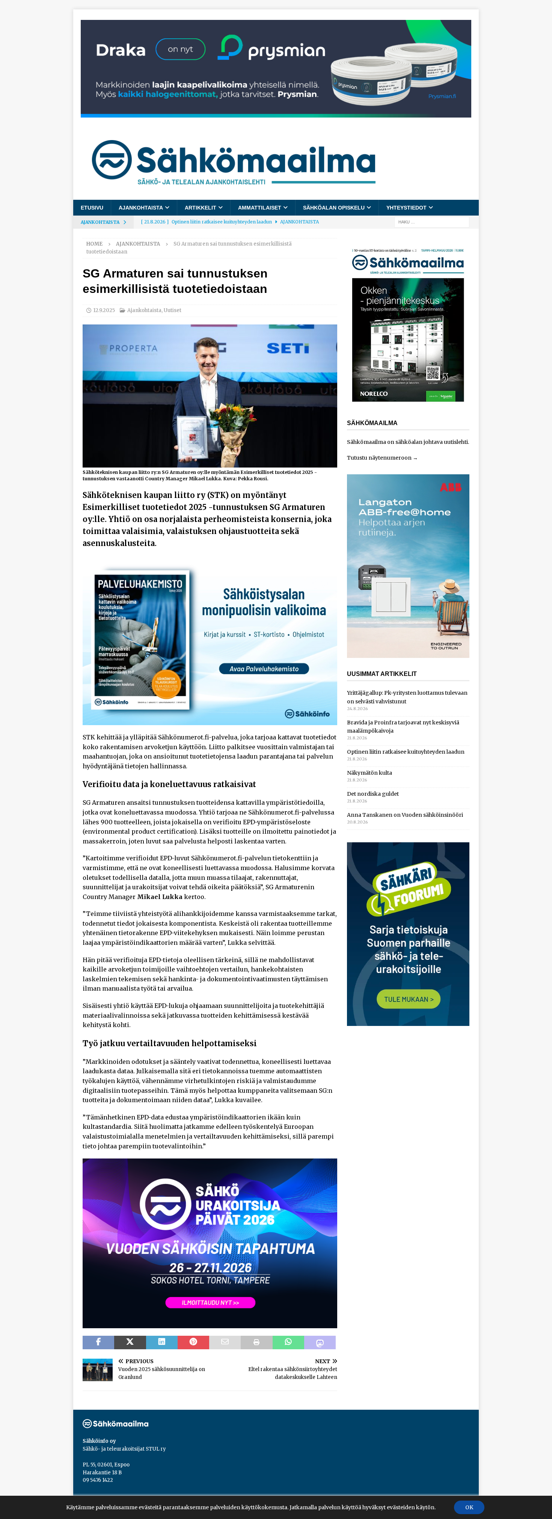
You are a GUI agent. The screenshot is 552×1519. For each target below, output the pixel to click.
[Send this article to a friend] (225, 1342)
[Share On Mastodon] (320, 1342)
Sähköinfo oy (99, 1441)
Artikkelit (200, 208)
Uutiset (172, 310)
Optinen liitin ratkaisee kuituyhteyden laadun (406, 751)
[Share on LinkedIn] (162, 1342)
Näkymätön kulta (369, 772)
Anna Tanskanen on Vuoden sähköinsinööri (405, 815)
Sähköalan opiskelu (334, 208)
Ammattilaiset (259, 208)
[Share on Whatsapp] (288, 1342)
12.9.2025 (104, 310)
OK (469, 1507)
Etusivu (92, 208)
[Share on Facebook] (98, 1342)
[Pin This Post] (193, 1342)
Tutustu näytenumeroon (379, 457)
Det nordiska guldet (373, 793)
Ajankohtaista (141, 208)
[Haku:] (431, 222)
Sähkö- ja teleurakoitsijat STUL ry (124, 1449)
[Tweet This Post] (130, 1342)
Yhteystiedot (406, 208)
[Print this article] (256, 1342)
